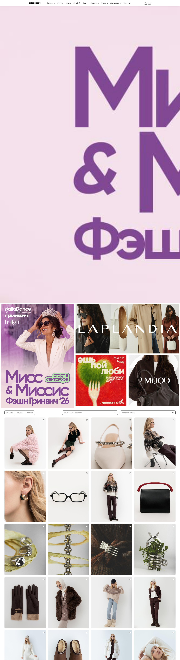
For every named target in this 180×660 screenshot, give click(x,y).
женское (9, 413)
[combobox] (90, 413)
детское (30, 413)
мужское (20, 413)
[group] (90, 154)
